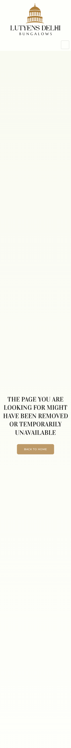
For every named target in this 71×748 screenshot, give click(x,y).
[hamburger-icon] (65, 45)
